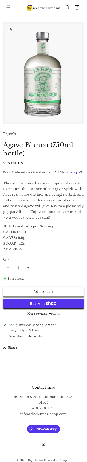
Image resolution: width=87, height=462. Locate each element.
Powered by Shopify (57, 460)
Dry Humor (35, 460)
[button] (8, 7)
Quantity (9, 259)
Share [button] (13, 347)
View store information (26, 336)
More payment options (43, 313)
